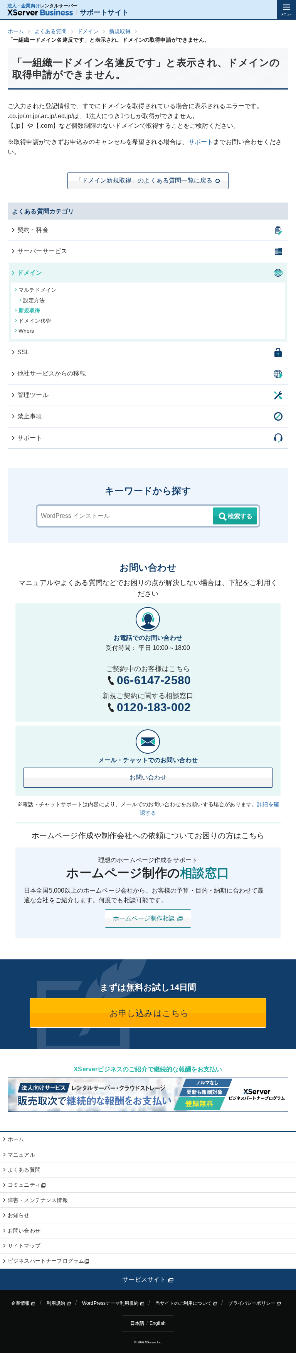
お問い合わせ (148, 777)
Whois (26, 331)
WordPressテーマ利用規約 (111, 1303)
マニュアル (21, 1155)
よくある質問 (24, 1170)
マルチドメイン (37, 290)
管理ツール (33, 395)
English (158, 1323)
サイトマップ (24, 1246)
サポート (201, 142)
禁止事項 (29, 416)
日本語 (137, 1323)
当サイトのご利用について (184, 1303)
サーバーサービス (42, 251)
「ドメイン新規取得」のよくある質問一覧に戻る (144, 180)
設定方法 (34, 300)
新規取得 (29, 310)
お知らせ (19, 1215)
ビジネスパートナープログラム (46, 1261)
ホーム (16, 1139)
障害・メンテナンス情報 (38, 1200)
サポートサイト (104, 12)
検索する (240, 516)
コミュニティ (24, 1185)
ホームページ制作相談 (145, 918)
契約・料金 (33, 230)
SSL (23, 352)
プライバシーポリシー (252, 1303)
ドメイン (29, 272)
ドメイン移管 (34, 321)
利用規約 (57, 1303)
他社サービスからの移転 (51, 373)
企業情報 (21, 1303)
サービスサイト (144, 1279)
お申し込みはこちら (148, 1013)
